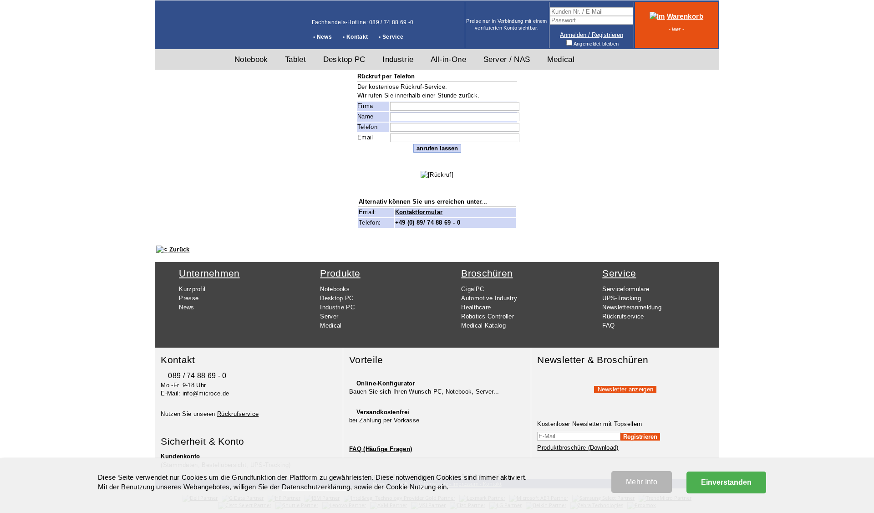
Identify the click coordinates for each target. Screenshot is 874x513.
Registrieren (640, 436)
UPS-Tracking (621, 298)
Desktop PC (336, 298)
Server (329, 316)
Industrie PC (337, 307)
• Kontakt (355, 37)
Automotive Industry (489, 298)
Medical (330, 325)
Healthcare (476, 307)
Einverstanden (726, 482)
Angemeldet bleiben (596, 43)
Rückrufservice (623, 316)
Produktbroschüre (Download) (577, 447)
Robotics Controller (487, 316)
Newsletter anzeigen (626, 389)
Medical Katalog (483, 325)
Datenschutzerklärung (316, 487)
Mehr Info (641, 482)
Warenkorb (685, 16)
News (186, 307)
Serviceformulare (625, 289)
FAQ (608, 325)
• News (322, 37)
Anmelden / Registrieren (591, 34)
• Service (391, 37)
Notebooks (335, 289)
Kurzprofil (192, 289)
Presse (188, 298)
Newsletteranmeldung (631, 307)
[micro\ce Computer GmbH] (189, 34)
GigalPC (472, 289)
